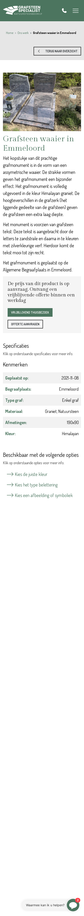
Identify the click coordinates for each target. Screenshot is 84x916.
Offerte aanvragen (25, 324)
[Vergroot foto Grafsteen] (42, 102)
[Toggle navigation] (75, 10)
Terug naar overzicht (59, 51)
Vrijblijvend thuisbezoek (30, 312)
